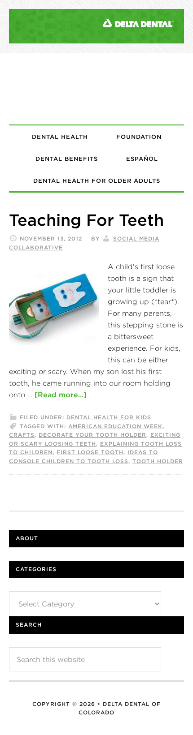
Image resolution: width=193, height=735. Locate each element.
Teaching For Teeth (86, 220)
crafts (22, 434)
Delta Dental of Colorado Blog (96, 89)
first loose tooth (90, 452)
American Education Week (115, 426)
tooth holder (157, 461)
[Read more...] (61, 394)
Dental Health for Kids (108, 417)
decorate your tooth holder (92, 434)
